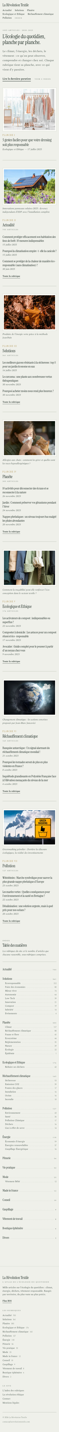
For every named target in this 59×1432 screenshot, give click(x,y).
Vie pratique (10, 1348)
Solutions (19, 10)
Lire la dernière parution (17, 79)
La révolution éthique (13, 1394)
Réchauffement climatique (41, 14)
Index (18, 18)
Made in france (12, 1356)
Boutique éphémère (13, 1372)
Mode (7, 1352)
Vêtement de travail (13, 1368)
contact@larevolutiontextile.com (16, 1421)
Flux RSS (7, 1301)
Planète (30, 10)
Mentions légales (11, 1402)
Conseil (8, 1360)
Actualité (7, 10)
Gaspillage (9, 1364)
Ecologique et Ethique (14, 14)
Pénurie (8, 1344)
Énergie (8, 1340)
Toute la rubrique (11, 276)
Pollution (7, 18)
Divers (7, 1376)
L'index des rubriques (13, 1390)
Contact (6, 1398)
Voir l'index (43, 79)
